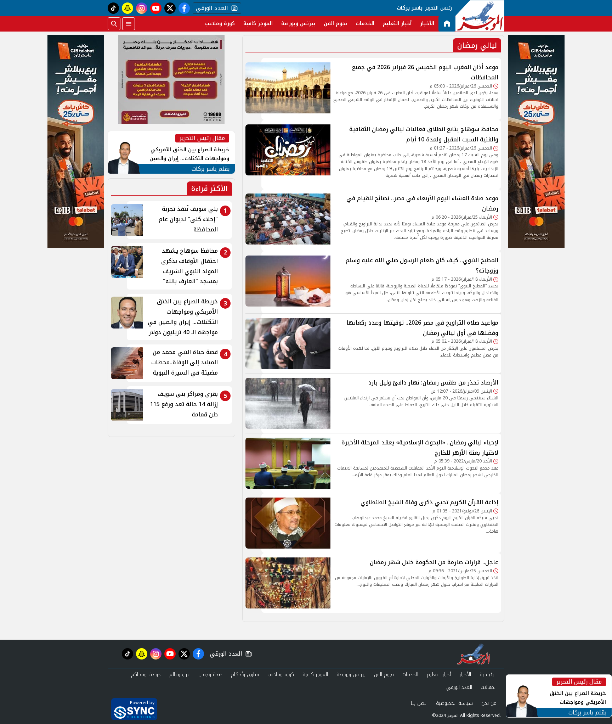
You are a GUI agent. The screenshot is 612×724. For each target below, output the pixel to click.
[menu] (128, 23)
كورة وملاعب (220, 23)
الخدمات (365, 23)
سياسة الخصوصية (454, 703)
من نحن (489, 703)
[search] (114, 23)
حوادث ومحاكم (146, 674)
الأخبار (427, 23)
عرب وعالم (179, 674)
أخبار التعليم (397, 23)
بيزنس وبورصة (298, 23)
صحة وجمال (210, 674)
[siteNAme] (479, 16)
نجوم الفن (335, 23)
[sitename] (473, 653)
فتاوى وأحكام (245, 674)
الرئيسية (488, 674)
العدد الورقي (210, 8)
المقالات (489, 687)
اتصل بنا (419, 703)
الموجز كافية (258, 23)
